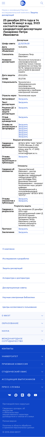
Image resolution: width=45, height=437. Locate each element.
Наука (5, 331)
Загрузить (23, 99)
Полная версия (9, 421)
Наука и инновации (11, 10)
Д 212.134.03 (23, 43)
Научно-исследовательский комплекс (16, 11)
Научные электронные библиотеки (18, 297)
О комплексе (8, 249)
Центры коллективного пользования (19, 307)
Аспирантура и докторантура (16, 278)
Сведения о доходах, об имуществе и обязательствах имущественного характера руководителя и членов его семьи (18, 412)
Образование (10, 323)
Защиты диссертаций (12, 268)
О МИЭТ (6, 316)
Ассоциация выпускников (18, 379)
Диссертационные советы (14, 287)
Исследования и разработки (15, 258)
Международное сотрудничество (12, 340)
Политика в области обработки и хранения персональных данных (18, 426)
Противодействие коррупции (15, 404)
